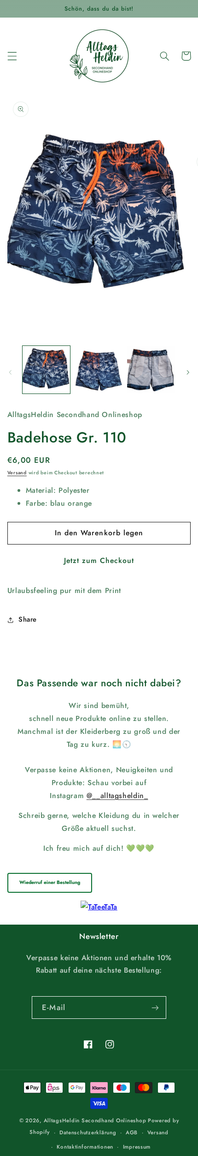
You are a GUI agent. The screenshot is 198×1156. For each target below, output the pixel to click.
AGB (132, 1132)
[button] (12, 56)
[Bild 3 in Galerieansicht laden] (151, 369)
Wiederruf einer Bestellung (49, 882)
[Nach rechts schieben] (188, 372)
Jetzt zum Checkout (99, 560)
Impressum (137, 1146)
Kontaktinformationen (85, 1146)
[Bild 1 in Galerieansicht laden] (46, 369)
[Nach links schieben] (10, 372)
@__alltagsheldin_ (117, 795)
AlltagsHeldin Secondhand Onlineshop (95, 1120)
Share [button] (27, 619)
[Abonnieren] (154, 1007)
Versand (17, 472)
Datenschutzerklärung (87, 1132)
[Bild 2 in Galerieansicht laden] (98, 369)
